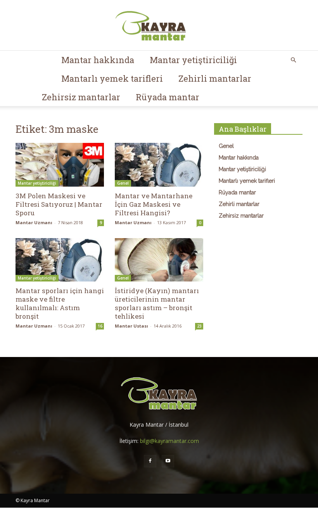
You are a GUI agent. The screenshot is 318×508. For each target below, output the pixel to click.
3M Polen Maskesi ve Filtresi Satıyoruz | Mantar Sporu (59, 204)
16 (100, 326)
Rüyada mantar (167, 97)
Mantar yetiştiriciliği (193, 59)
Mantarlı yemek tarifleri (112, 78)
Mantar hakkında (97, 59)
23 (199, 326)
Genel (123, 183)
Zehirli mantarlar (214, 78)
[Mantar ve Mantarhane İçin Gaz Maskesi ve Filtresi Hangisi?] (159, 165)
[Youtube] (168, 461)
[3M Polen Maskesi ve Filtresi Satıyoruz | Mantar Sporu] (60, 165)
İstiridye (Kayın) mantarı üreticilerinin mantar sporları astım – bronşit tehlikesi (157, 303)
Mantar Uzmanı (34, 222)
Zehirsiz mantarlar (81, 97)
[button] (293, 60)
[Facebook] (150, 461)
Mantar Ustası (131, 326)
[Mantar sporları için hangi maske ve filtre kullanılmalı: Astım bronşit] (60, 260)
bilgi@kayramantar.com (169, 440)
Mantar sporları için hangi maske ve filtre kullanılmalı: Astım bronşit (60, 303)
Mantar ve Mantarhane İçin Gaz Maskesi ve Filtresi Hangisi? (153, 204)
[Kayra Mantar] (159, 25)
